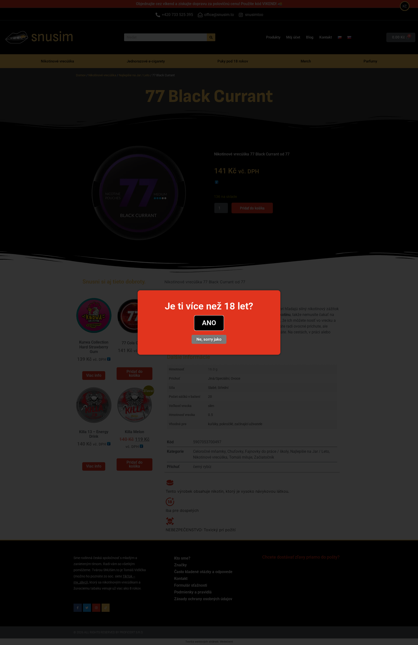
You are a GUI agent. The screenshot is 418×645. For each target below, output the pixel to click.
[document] (209, 322)
